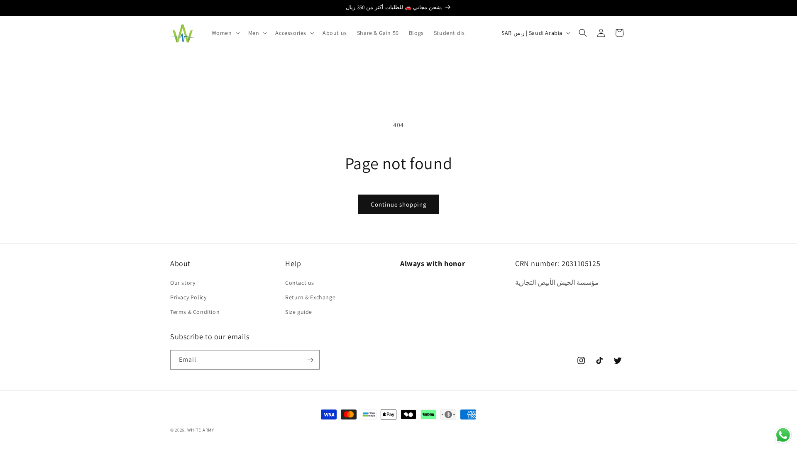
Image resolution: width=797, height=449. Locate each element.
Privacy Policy (188, 297)
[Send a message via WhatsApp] (783, 435)
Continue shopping (399, 204)
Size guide (298, 312)
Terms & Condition (195, 312)
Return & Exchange (310, 297)
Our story (182, 282)
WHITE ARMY (200, 430)
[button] (225, 33)
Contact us (299, 282)
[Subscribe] (310, 360)
